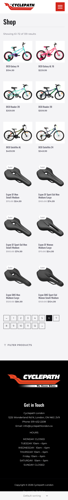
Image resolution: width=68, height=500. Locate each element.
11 (28, 325)
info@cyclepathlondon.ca (37, 425)
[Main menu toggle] (60, 6)
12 (35, 325)
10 (21, 325)
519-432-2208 (38, 421)
